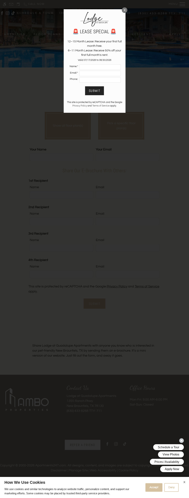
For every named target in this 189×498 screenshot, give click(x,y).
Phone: (74, 79)
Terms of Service (100, 106)
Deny (171, 487)
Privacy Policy (79, 106)
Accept (154, 487)
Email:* (74, 72)
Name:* (74, 66)
